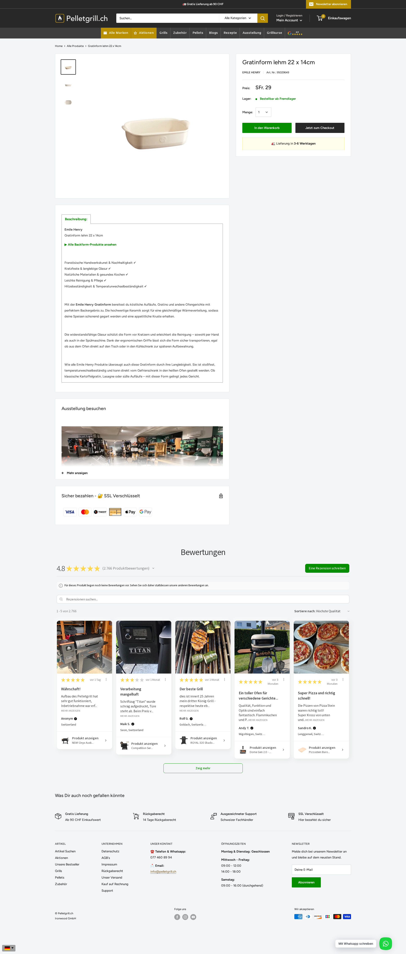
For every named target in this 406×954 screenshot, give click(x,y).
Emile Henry (251, 72)
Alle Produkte (75, 46)
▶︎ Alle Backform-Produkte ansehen (90, 244)
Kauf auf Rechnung (115, 884)
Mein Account (287, 20)
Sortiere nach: (304, 611)
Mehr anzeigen (70, 710)
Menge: (247, 112)
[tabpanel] (142, 303)
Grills (58, 871)
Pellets (59, 877)
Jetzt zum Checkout (319, 128)
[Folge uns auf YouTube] (193, 917)
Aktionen (61, 858)
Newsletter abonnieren (331, 4)
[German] (8, 948)
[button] (153, 568)
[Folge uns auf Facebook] (177, 917)
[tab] (76, 219)
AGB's (106, 858)
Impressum (109, 864)
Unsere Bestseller (67, 864)
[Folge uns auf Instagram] (185, 917)
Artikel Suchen (65, 851)
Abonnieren (306, 882)
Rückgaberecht (112, 871)
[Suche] (262, 18)
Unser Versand (112, 877)
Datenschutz (110, 851)
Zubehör (61, 884)
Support (107, 890)
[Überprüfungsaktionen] (106, 679)
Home (59, 46)
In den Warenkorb (267, 128)
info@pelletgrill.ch (163, 871)
